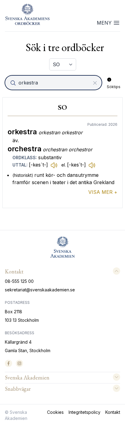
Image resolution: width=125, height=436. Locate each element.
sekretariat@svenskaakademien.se (40, 289)
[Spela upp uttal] (54, 165)
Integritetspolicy (84, 412)
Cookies (55, 412)
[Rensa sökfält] (95, 83)
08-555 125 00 (19, 281)
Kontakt (112, 412)
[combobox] (54, 83)
